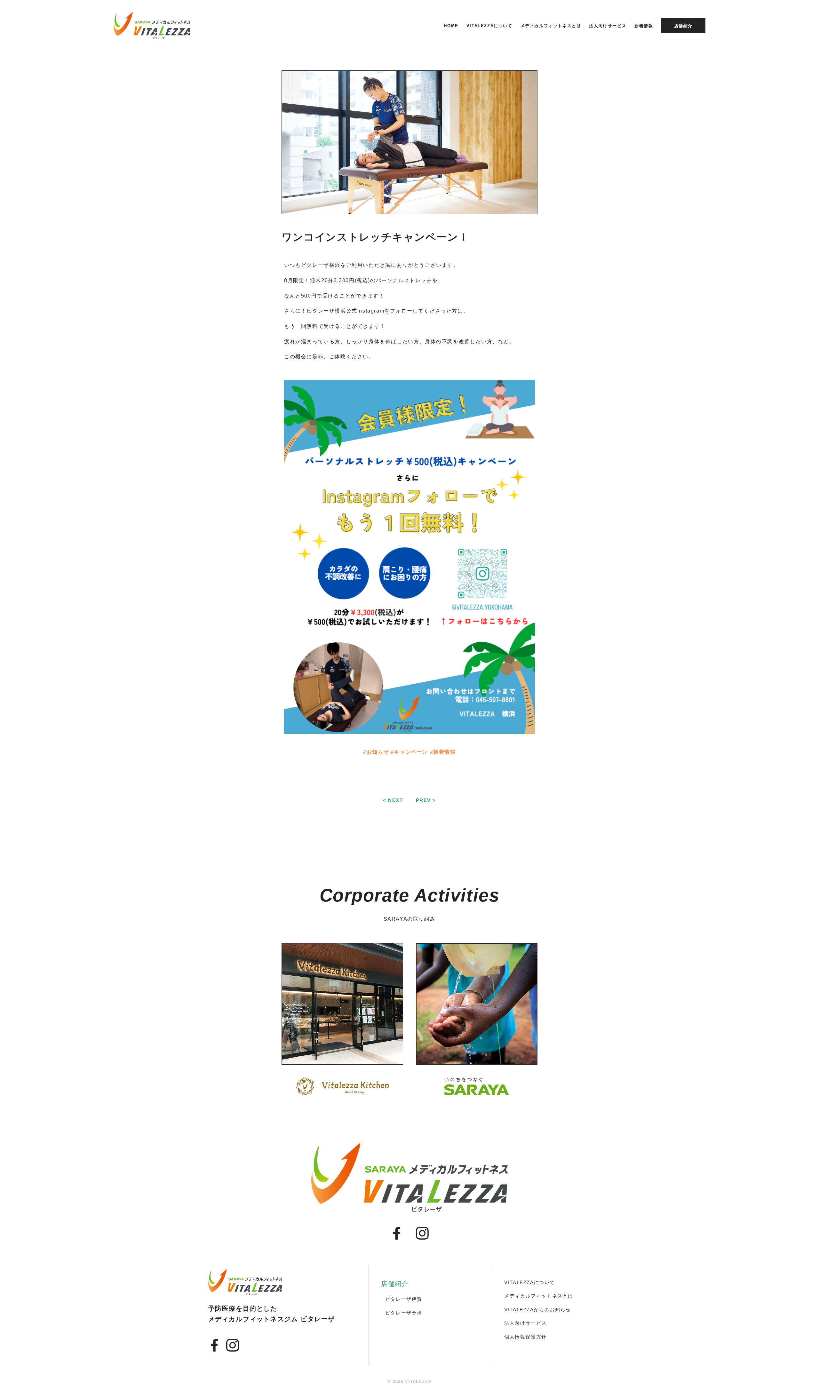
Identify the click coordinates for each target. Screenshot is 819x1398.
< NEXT (393, 800)
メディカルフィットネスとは (551, 25)
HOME (451, 25)
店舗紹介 (683, 25)
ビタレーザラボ (403, 1312)
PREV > (426, 800)
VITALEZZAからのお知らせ (537, 1309)
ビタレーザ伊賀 (403, 1299)
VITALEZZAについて (489, 25)
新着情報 (643, 25)
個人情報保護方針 (525, 1336)
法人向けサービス (607, 25)
